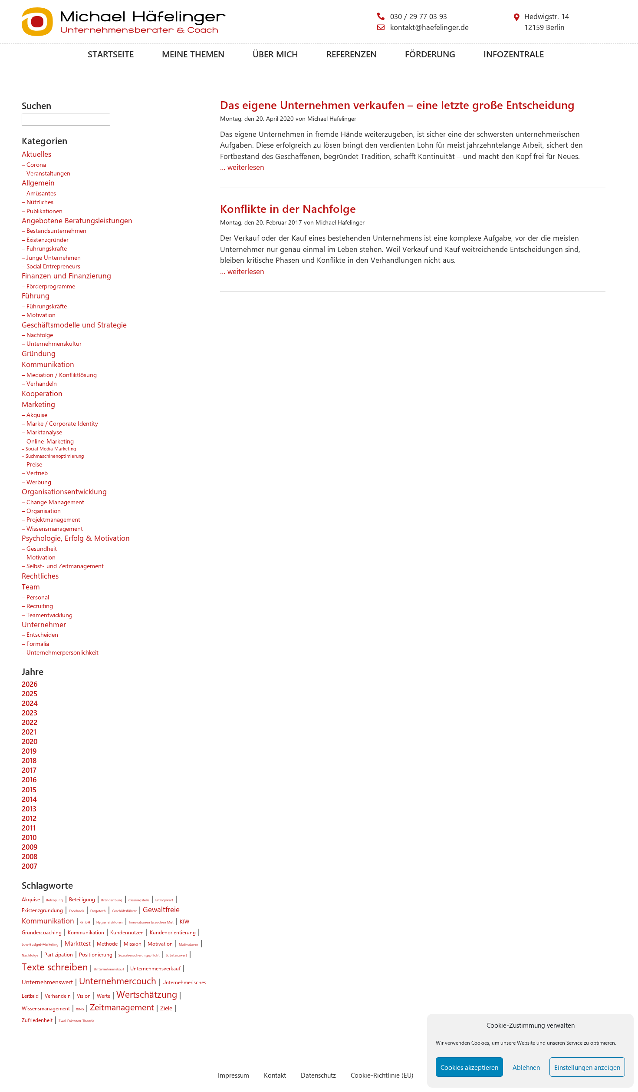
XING (80, 1008)
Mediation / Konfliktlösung (61, 374)
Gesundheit (41, 548)
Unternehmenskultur (54, 343)
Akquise (36, 414)
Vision (84, 995)
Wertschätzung (146, 994)
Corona (36, 164)
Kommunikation (48, 364)
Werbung (38, 482)
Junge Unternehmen (53, 257)
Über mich (275, 54)
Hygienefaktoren (109, 922)
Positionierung (95, 954)
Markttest (78, 943)
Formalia (37, 643)
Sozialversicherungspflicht (139, 955)
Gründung (39, 353)
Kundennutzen (127, 932)
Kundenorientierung (173, 932)
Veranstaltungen (48, 173)
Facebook (76, 910)
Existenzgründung (42, 910)
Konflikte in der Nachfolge (288, 208)
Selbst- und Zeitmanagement (65, 565)
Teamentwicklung (49, 615)
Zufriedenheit (37, 1019)
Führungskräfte (46, 248)
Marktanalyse (44, 432)
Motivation (41, 314)
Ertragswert (164, 899)
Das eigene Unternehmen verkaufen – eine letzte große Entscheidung (397, 104)
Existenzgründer (47, 239)
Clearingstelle (138, 899)
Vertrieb (37, 473)
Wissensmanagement (54, 528)
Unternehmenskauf (109, 968)
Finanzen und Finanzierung (66, 275)
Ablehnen (526, 1067)
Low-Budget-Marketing (40, 944)
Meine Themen (193, 54)
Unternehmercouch (117, 980)
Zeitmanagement (122, 1007)
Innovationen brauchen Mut (151, 922)
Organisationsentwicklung (64, 491)
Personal (37, 597)
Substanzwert (176, 955)
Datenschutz (318, 1074)
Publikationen (44, 211)
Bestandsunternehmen (56, 230)
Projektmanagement (53, 519)
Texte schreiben (55, 966)
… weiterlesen (242, 167)
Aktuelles (36, 154)
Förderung (430, 54)
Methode (107, 943)
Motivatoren (188, 944)
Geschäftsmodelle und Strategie (74, 324)
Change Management (55, 502)
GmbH (85, 922)
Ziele (166, 1007)
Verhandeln (41, 383)
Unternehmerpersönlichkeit (62, 652)
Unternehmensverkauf (155, 968)
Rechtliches (40, 575)
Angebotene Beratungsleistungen (77, 220)
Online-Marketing (50, 441)
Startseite (111, 54)
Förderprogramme (50, 286)
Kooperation (42, 393)
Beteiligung (82, 899)
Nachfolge (39, 334)
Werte (103, 995)
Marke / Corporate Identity (62, 423)
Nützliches (39, 201)
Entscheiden (42, 634)
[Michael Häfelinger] (199, 21)
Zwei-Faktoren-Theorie (76, 1020)
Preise (34, 464)
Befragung (54, 899)
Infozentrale (513, 54)
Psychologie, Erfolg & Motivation (76, 538)
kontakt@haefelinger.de (429, 27)
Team (31, 586)
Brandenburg (111, 899)
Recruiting (39, 605)
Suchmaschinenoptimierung (55, 456)
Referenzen (351, 54)
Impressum (233, 1074)
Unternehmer (44, 624)
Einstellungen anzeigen (587, 1067)
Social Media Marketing (51, 448)
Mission (132, 943)
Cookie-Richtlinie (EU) (382, 1074)
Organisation (43, 510)
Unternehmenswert (47, 981)
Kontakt (275, 1074)
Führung (35, 295)
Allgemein (38, 182)
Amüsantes (41, 193)
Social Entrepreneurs (53, 266)
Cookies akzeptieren (469, 1067)
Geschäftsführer (124, 910)
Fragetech (98, 910)
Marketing (38, 404)
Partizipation (58, 954)
